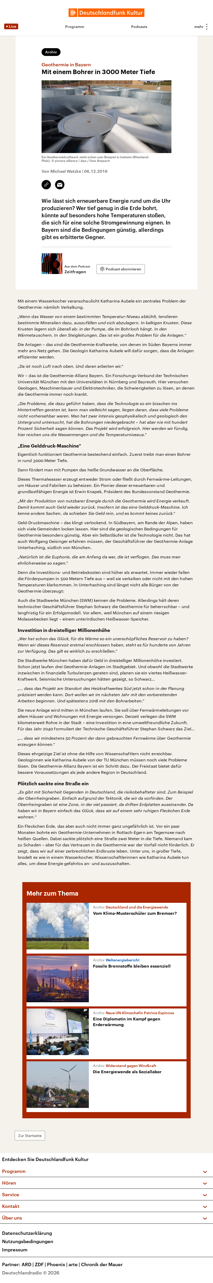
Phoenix (57, 1264)
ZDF (40, 1264)
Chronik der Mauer (102, 1264)
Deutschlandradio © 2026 (30, 1272)
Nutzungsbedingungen (27, 1241)
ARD (28, 1264)
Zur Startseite (30, 1135)
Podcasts (139, 26)
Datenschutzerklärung (27, 1233)
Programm (74, 26)
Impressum (15, 1249)
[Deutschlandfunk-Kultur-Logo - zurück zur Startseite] (106, 12)
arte (74, 1264)
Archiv (51, 52)
